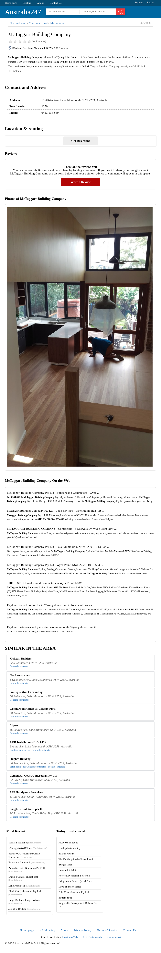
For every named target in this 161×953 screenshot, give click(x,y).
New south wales (18, 23)
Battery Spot (65, 897)
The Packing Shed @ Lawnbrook (76, 859)
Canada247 (114, 937)
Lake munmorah (57, 23)
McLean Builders (21, 658)
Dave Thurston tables (70, 886)
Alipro (14, 725)
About (40, 2)
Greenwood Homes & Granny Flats (33, 708)
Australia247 (23, 12)
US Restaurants (92, 937)
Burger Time (65, 864)
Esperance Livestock (26, 862)
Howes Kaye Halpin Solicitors (74, 875)
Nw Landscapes (20, 675)
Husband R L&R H (69, 870)
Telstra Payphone (24, 842)
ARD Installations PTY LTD (28, 742)
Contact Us (55, 2)
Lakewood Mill (24, 885)
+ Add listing (47, 930)
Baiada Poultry (66, 853)
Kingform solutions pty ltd (26, 809)
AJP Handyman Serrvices (26, 792)
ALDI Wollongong (68, 842)
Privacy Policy (82, 930)
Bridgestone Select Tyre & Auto (75, 881)
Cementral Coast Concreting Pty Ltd (33, 775)
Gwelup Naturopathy (70, 848)
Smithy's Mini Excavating (26, 692)
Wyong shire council (38, 23)
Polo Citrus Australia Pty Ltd (74, 892)
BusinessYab (70, 937)
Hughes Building (20, 758)
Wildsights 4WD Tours (27, 848)
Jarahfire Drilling (24, 908)
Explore (27, 2)
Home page (11, 2)
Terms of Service (107, 930)
